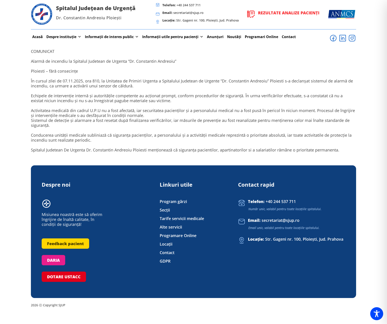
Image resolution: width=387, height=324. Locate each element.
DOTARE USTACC (64, 276)
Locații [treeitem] (166, 244)
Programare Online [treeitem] (178, 235)
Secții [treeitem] (165, 210)
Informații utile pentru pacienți (170, 36)
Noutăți (234, 36)
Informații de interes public (109, 36)
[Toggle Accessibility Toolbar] (377, 314)
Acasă (37, 36)
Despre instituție (61, 36)
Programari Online (261, 36)
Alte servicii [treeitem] (171, 227)
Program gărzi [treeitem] (173, 201)
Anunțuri (215, 36)
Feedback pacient (65, 243)
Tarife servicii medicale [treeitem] (182, 218)
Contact (289, 36)
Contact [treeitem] (167, 252)
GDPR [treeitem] (165, 261)
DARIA (53, 260)
